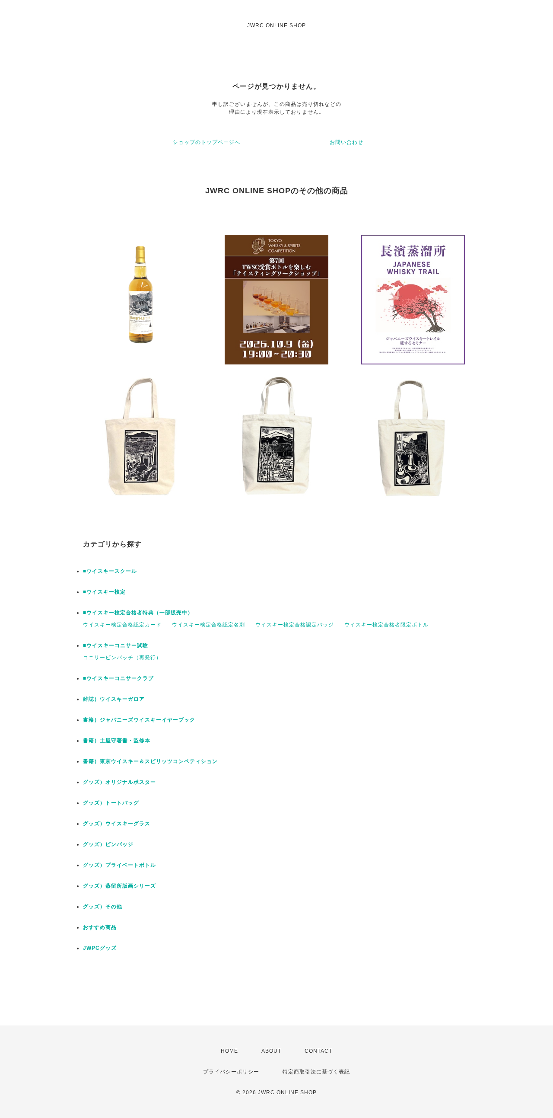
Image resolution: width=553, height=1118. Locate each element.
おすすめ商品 (100, 927)
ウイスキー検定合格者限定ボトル (386, 625)
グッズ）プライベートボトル (119, 865)
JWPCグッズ (100, 948)
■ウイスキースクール (110, 571)
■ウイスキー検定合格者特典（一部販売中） (138, 613)
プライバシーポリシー (231, 1072)
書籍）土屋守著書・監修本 (116, 741)
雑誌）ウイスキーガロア (114, 699)
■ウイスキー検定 (104, 592)
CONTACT (318, 1051)
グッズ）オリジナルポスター (119, 782)
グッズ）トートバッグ (111, 803)
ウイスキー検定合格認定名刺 (208, 625)
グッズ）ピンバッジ (108, 844)
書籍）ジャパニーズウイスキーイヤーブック (139, 720)
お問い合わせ (346, 142)
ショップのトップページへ (206, 142)
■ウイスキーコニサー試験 (115, 645)
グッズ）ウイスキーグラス (116, 824)
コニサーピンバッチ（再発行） (122, 658)
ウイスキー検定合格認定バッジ (294, 625)
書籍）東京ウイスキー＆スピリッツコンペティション (150, 761)
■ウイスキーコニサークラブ (118, 678)
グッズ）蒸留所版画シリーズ (119, 886)
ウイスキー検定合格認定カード (122, 625)
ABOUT (271, 1051)
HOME (229, 1051)
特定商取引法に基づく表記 (316, 1072)
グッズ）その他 (102, 907)
